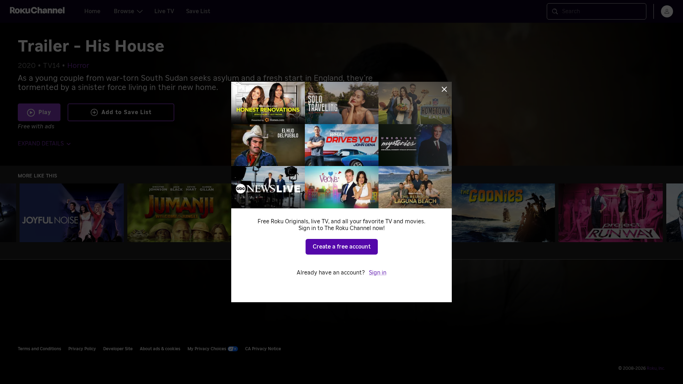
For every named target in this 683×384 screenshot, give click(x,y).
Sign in (377, 273)
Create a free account (342, 247)
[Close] (444, 89)
